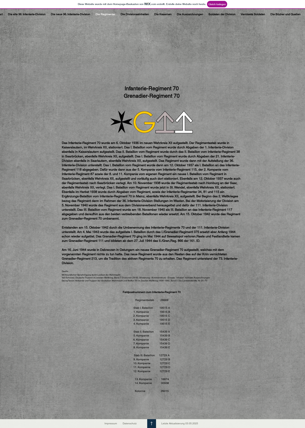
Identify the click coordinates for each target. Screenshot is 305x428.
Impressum (110, 423)
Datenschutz (130, 423)
